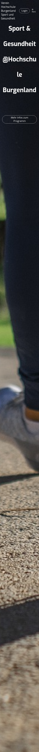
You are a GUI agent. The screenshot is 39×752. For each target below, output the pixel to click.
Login (24, 10)
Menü (34, 12)
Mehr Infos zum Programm (19, 119)
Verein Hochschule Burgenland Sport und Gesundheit (8, 10)
